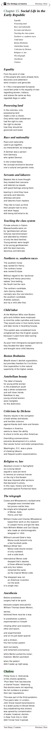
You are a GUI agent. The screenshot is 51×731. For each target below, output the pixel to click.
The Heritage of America (17, 4)
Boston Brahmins (21, 43)
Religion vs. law (20, 52)
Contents (17, 727)
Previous (38, 4)
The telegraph (19, 56)
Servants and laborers (22, 30)
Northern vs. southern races (25, 36)
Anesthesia (18, 59)
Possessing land (20, 24)
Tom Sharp (8, 727)
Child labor (18, 40)
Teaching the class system (24, 33)
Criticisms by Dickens (22, 49)
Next (45, 4)
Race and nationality (22, 27)
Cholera (17, 62)
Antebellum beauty (21, 46)
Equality (17, 20)
